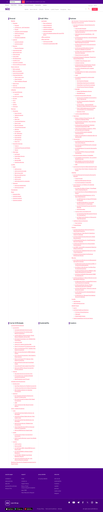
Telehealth (77, 314)
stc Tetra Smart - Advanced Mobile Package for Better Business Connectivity (87, 105)
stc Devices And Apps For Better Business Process (85, 167)
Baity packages (16, 69)
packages (44, 21)
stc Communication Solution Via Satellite (83, 155)
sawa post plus (9, 481)
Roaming (15, 46)
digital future (75, 306)
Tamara (16, 150)
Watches (17, 129)
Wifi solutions (18, 139)
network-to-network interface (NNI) (23, 344)
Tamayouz (15, 183)
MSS (76, 164)
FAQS (22, 478)
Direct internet (18, 79)
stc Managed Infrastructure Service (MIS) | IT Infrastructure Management (85, 264)
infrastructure (16, 384)
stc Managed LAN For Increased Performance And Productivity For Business (85, 282)
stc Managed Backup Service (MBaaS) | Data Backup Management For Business (85, 271)
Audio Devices (18, 135)
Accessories (17, 131)
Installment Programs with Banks (22, 148)
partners (56, 488)
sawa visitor (17, 35)
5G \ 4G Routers (18, 133)
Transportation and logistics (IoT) (83, 211)
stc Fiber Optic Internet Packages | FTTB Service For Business (84, 52)
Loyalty (13, 165)
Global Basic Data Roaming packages (85, 83)
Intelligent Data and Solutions (80, 221)
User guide (17, 158)
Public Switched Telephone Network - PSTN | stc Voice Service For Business (85, 129)
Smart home (16, 83)
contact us (24, 481)
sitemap (60, 509)
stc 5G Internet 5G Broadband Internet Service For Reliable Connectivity (84, 48)
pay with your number (18, 96)
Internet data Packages (80, 28)
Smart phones (18, 113)
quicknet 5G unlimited (11, 486)
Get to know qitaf (19, 173)
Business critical (81, 111)
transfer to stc (16, 60)
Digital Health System (80, 316)
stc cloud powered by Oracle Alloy (83, 182)
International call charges (19, 87)
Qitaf (14, 167)
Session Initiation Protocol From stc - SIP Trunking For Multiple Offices (85, 119)
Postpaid (17, 25)
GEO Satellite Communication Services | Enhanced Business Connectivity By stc (84, 161)
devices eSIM (18, 160)
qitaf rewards (18, 177)
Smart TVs (17, 141)
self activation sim (17, 52)
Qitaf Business (76, 301)
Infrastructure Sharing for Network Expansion (25, 388)
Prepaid (16, 29)
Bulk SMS (77, 89)
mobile (14, 432)
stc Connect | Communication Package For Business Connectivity (83, 22)
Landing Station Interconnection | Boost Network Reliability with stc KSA (24, 336)
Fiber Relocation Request (27, 492)
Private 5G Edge (77, 225)
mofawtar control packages (21, 31)
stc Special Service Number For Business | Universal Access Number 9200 (85, 125)
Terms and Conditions (51, 509)
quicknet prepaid (19, 44)
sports (75, 308)
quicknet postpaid (19, 42)
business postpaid (47, 31)
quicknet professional (48, 29)
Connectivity (76, 139)
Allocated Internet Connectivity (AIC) (23, 374)
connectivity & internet (17, 325)
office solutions (45, 37)
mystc (94, 9)
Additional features (19, 33)
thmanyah (15, 106)
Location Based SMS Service (82, 114)
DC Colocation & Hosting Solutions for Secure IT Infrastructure (24, 396)
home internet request (18, 73)
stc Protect (17, 154)
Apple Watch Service (20, 156)
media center (57, 491)
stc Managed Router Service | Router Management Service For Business (83, 285)
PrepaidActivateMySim (20, 37)
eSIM (16, 403)
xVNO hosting (18, 444)
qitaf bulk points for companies (22, 181)
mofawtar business (79, 63)
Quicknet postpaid (17, 198)
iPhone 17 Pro (8, 488)
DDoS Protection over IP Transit (22, 379)
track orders (16, 56)
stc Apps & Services (17, 92)
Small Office (13, 5)
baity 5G (7, 483)
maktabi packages (47, 27)
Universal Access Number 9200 (50, 43)
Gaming (15, 104)
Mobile (26, 9)
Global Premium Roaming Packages (85, 87)
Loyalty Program (55, 9)
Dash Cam (17, 119)
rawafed (56, 486)
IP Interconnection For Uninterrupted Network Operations (23, 332)
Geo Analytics (78, 223)
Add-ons (15, 85)
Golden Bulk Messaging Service (84, 91)
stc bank (15, 98)
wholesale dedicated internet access (23, 330)
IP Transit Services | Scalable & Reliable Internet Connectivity (24, 376)
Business (20, 5)
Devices (47, 9)
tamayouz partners (19, 187)
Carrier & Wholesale (28, 5)
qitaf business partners (79, 303)
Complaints (63, 9)
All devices (15, 111)
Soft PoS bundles (81, 209)
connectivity (16, 328)
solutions (15, 393)
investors (56, 483)
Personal (7, 5)
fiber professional (47, 23)
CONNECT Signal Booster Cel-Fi (82, 61)
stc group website (42, 478)
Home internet (33, 9)
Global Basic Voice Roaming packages (86, 85)
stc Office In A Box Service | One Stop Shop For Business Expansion (85, 268)
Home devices (18, 137)
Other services (16, 54)
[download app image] (10, 509)
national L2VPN (18, 342)
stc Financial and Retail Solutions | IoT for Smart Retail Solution (85, 196)
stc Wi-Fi (17, 94)
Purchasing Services (17, 144)
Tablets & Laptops (19, 115)
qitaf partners (18, 169)
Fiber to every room (19, 77)
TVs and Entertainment (20, 127)
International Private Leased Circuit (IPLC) (24, 366)
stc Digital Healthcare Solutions (80, 310)
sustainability (57, 481)
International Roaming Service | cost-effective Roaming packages (23, 459)
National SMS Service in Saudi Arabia (23, 430)
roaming (15, 442)
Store (69, 9)
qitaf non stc (18, 179)
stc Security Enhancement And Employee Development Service (83, 255)
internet (15, 371)
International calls (17, 50)
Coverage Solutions (17, 75)
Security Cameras (19, 125)
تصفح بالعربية (90, 5)
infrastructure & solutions (18, 381)
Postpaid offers (16, 194)
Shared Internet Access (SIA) (82, 55)
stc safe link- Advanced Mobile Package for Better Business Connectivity (85, 41)
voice (14, 411)
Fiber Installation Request (21, 81)
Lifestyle (41, 9)
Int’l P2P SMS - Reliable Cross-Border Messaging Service (23, 455)
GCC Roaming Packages (82, 81)
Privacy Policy (40, 509)
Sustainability (38, 5)
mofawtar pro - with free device (22, 27)
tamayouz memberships (20, 185)
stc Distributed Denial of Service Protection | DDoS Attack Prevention (84, 230)
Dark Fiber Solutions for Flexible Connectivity (25, 386)
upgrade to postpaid (18, 62)
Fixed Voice (76, 116)
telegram (56, 493)
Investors (45, 5)
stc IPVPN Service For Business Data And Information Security (84, 142)
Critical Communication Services (83, 95)
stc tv (14, 100)
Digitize (74, 173)
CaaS (76, 75)
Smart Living (18, 123)
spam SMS (24, 490)
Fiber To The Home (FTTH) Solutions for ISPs (25, 346)
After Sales (15, 152)
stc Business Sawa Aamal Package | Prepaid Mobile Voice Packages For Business (85, 65)
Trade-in (17, 146)
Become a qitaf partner (20, 175)
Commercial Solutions (20, 121)
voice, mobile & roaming (17, 408)
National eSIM (18, 446)
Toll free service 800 (47, 41)
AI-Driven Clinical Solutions (81, 312)
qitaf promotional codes (20, 171)
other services (45, 39)
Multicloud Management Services (83, 180)
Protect (74, 227)
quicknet (15, 40)
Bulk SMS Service (81, 93)
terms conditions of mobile (19, 64)
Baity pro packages (17, 71)
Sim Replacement (17, 58)
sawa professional (47, 25)
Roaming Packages (19, 48)
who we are (57, 478)
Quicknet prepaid (17, 196)
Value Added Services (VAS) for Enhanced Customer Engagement (24, 427)
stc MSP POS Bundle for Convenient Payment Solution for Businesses (85, 203)
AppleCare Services (19, 162)
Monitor (74, 258)
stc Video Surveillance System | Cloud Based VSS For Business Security (85, 189)
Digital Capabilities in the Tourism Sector (83, 318)
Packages (15, 23)
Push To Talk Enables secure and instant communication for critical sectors (86, 109)
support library (25, 483)
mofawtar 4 (8, 478)
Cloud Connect (79, 178)
